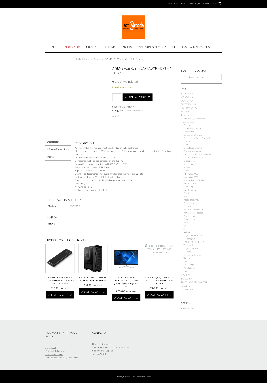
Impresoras (188, 164)
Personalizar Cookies (195, 47)
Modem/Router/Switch (194, 180)
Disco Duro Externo (192, 147)
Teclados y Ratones (192, 255)
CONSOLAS (187, 97)
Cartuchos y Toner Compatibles (198, 138)
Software (187, 232)
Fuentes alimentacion (193, 157)
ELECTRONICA (188, 104)
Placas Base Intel (191, 203)
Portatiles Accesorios (193, 209)
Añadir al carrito (137, 97)
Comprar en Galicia (143, 376)
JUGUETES (186, 271)
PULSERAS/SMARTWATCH (194, 282)
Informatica (72, 47)
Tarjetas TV (188, 251)
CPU (185, 144)
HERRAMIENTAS (189, 107)
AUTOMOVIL (187, 93)
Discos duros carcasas (194, 151)
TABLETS (126, 47)
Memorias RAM (190, 177)
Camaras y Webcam (192, 128)
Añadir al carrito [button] (60, 294)
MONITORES (189, 183)
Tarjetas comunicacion (193, 235)
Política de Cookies (54, 354)
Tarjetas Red (189, 245)
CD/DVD (187, 141)
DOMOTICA (187, 100)
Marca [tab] (50, 156)
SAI (185, 225)
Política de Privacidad (55, 351)
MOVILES (91, 47)
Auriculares (188, 122)
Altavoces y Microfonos (194, 118)
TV (182, 293)
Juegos (186, 167)
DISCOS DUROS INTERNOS (197, 154)
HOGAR (185, 111)
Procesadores (189, 216)
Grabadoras (189, 160)
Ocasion (187, 193)
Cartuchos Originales (193, 134)
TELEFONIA (108, 47)
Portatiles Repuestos (193, 212)
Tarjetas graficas (191, 238)
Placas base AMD (191, 199)
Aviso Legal (50, 348)
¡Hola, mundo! (187, 308)
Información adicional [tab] (58, 149)
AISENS (115, 116)
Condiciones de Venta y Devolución (61, 357)
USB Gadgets (189, 264)
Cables (97, 59)
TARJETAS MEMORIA (193, 242)
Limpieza (187, 170)
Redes (186, 222)
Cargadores (188, 131)
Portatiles (188, 206)
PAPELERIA (186, 278)
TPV (185, 261)
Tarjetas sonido (190, 248)
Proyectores (189, 219)
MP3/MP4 (188, 186)
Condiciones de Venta (152, 47)
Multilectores (189, 190)
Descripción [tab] (53, 141)
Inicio (55, 47)
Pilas (185, 196)
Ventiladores (189, 268)
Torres (186, 258)
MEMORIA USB (190, 173)
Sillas (185, 229)
